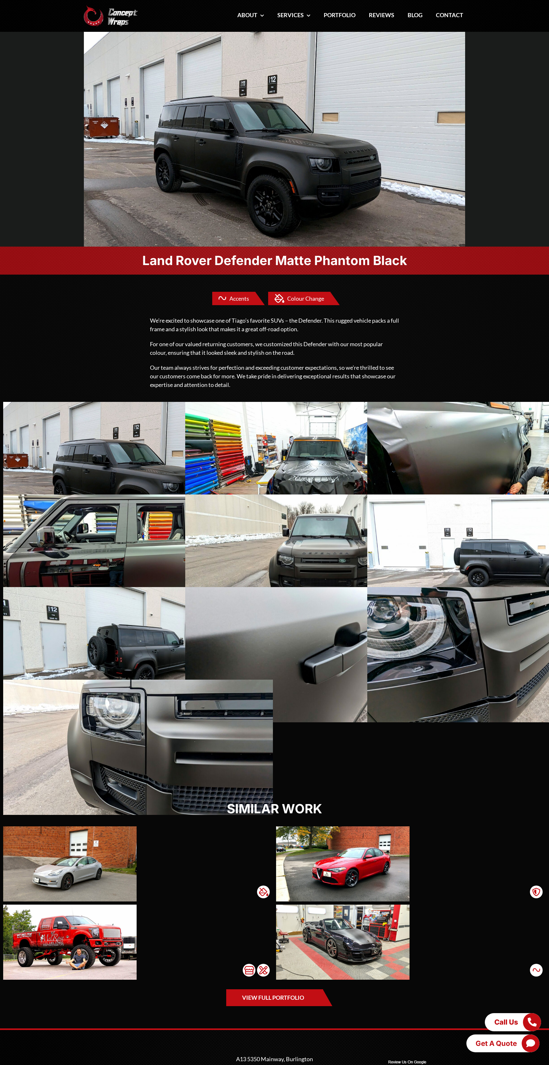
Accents (239, 298)
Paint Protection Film (536, 892)
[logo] (111, 7)
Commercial (249, 970)
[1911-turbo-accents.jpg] (343, 907)
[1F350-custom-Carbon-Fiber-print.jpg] (70, 907)
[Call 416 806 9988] (532, 1022)
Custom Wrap (263, 970)
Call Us (506, 1022)
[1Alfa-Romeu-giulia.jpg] (343, 829)
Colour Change (305, 298)
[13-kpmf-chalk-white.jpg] (70, 829)
